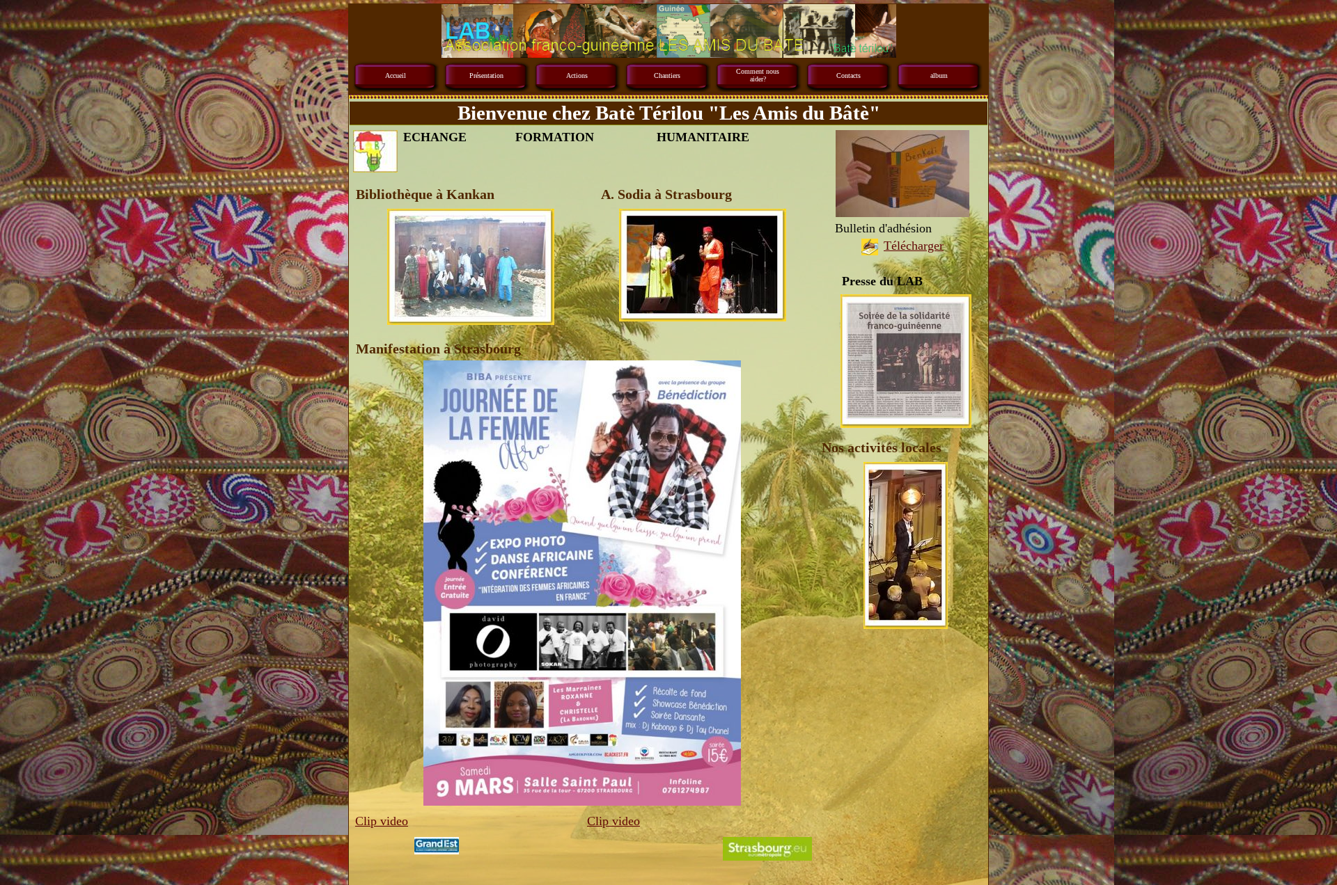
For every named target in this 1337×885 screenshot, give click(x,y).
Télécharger (914, 246)
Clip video (381, 821)
